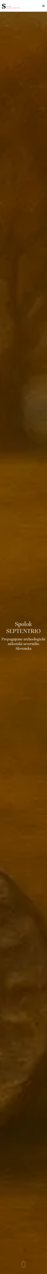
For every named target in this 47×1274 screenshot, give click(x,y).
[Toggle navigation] (43, 6)
